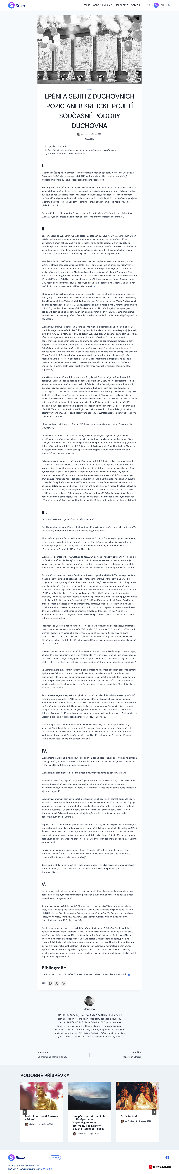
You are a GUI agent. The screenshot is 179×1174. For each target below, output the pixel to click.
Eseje (87, 5)
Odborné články (103, 5)
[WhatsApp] (63, 983)
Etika (92, 139)
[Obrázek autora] (78, 134)
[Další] (154, 1112)
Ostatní (135, 5)
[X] (56, 983)
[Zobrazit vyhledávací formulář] (169, 5)
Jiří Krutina (33, 1124)
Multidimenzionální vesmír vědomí (41, 1118)
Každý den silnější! (132, 1055)
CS (156, 5)
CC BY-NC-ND (45, 1169)
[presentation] (41, 1096)
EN (162, 5)
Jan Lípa (84, 134)
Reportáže (122, 5)
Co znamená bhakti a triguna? (52, 1055)
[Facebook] (167, 1157)
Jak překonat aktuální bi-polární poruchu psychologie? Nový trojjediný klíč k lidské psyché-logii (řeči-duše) (89, 1123)
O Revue (55, 1157)
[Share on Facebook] (50, 983)
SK (150, 5)
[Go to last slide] (25, 1112)
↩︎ (129, 974)
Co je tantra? (129, 1116)
